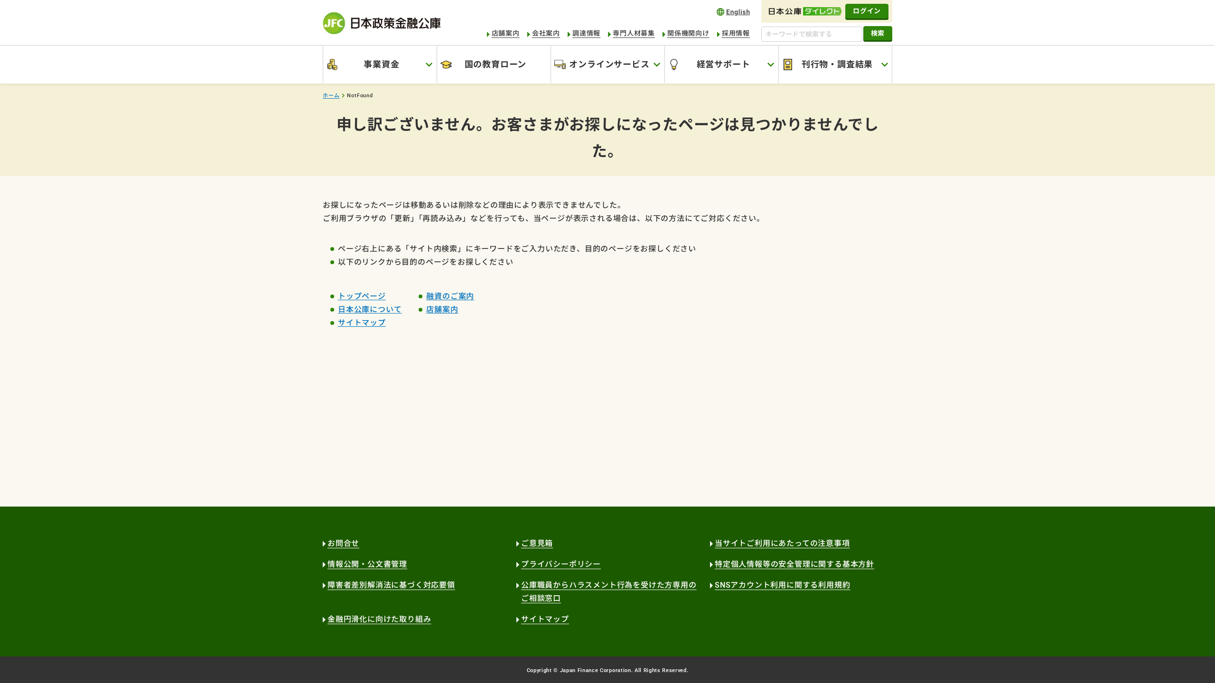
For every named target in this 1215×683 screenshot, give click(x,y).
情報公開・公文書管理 (367, 564)
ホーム (331, 95)
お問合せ (343, 543)
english (733, 11)
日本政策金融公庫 (381, 23)
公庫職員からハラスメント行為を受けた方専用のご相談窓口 (609, 592)
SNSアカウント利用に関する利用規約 (782, 585)
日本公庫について (370, 309)
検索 (878, 33)
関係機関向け (688, 33)
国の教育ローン (496, 64)
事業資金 (381, 64)
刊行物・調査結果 (837, 64)
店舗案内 (506, 33)
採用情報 (736, 33)
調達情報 (586, 33)
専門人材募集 (634, 33)
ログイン (867, 11)
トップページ (362, 296)
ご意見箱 (537, 543)
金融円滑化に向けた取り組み (379, 619)
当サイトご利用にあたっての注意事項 (782, 543)
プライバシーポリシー (561, 564)
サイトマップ (362, 322)
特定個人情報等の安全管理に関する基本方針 (794, 564)
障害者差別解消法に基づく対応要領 (391, 585)
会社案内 (546, 33)
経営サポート (723, 64)
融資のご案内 (450, 296)
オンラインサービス (609, 64)
